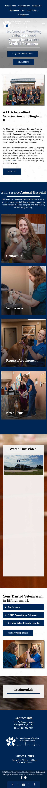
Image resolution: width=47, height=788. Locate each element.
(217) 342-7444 (9, 160)
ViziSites (15, 774)
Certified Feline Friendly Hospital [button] (24, 623)
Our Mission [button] (14, 607)
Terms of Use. (24, 774)
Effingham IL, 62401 (23, 724)
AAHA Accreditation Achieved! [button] (22, 615)
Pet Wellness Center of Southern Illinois (21, 772)
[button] (43, 24)
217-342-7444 (27, 728)
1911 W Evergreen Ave (23, 722)
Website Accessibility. (36, 774)
